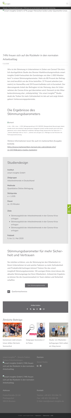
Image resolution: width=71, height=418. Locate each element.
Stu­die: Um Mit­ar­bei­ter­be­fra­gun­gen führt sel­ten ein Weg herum (58, 343)
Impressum (38, 415)
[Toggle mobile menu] (67, 4)
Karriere (40, 357)
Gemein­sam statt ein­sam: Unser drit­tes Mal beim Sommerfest (12, 343)
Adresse (6, 390)
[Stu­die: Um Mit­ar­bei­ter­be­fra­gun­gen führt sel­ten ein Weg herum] (58, 324)
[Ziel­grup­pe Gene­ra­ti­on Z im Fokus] (35, 324)
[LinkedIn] (37, 366)
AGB (52, 415)
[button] (36, 291)
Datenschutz (46, 415)
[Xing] (40, 366)
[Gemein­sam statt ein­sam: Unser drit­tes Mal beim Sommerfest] (12, 324)
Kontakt (40, 390)
